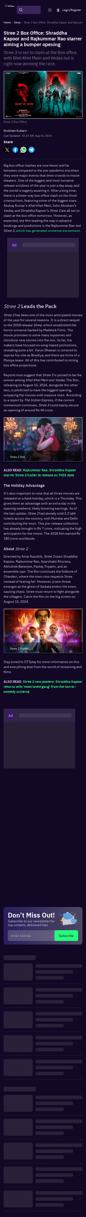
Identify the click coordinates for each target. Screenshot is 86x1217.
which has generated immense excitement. (48, 230)
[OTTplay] (9, 10)
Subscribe (66, 935)
